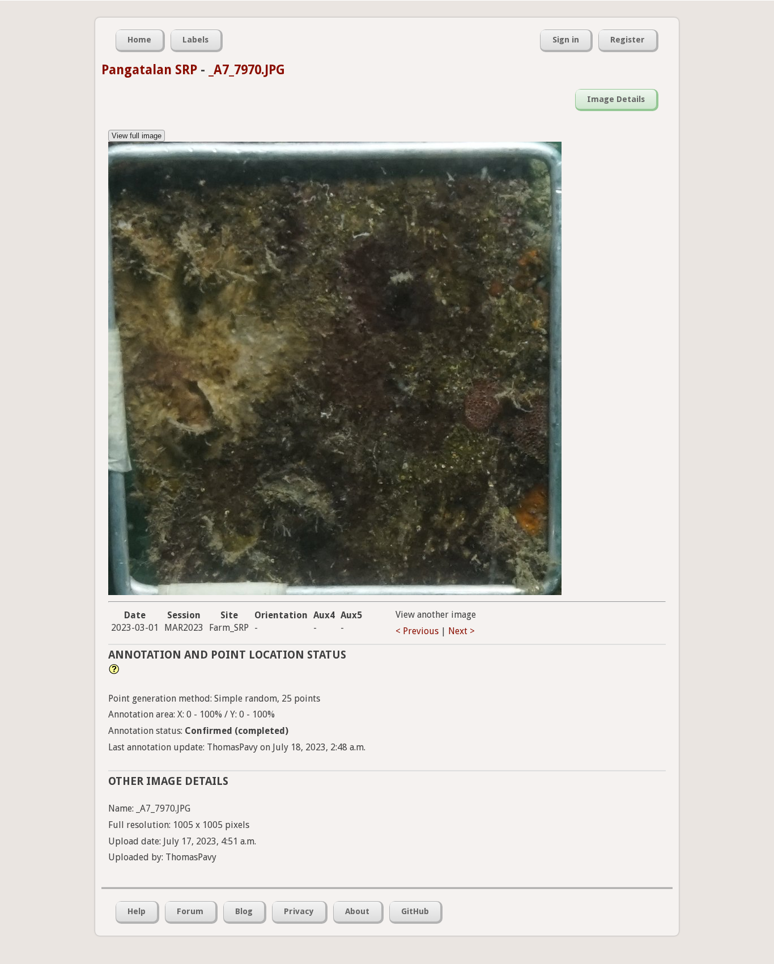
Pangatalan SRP (149, 69)
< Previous (417, 631)
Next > (461, 631)
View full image (136, 135)
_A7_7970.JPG (247, 69)
